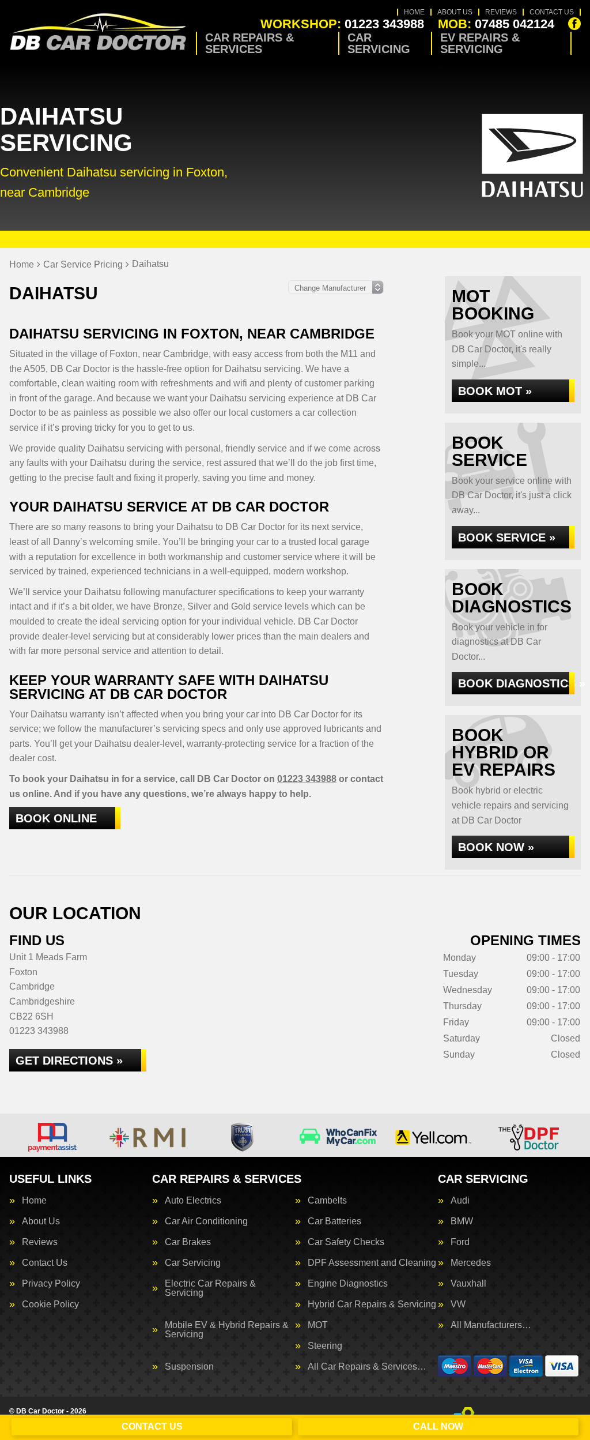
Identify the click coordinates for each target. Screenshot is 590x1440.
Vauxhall (468, 1283)
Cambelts (327, 1200)
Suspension (189, 1366)
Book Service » (506, 537)
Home (414, 12)
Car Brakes (188, 1242)
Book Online (56, 818)
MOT (318, 1325)
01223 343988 (342, 24)
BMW (462, 1221)
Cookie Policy (50, 1304)
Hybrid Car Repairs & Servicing (372, 1304)
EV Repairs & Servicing (480, 43)
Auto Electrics (193, 1200)
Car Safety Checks (346, 1242)
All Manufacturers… (491, 1325)
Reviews (501, 12)
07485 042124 (496, 24)
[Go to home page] (98, 32)
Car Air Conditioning (206, 1221)
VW (458, 1304)
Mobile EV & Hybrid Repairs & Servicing (227, 1330)
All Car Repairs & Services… (367, 1366)
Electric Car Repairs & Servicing (210, 1288)
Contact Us (552, 12)
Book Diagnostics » (516, 683)
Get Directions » (69, 1060)
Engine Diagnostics (348, 1283)
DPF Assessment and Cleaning (372, 1263)
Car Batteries (334, 1221)
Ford (460, 1242)
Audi (460, 1200)
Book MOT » (495, 391)
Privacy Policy (51, 1283)
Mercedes (471, 1263)
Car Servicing (378, 43)
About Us (454, 12)
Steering (325, 1346)
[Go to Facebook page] (574, 23)
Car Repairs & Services (249, 43)
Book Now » (496, 847)
